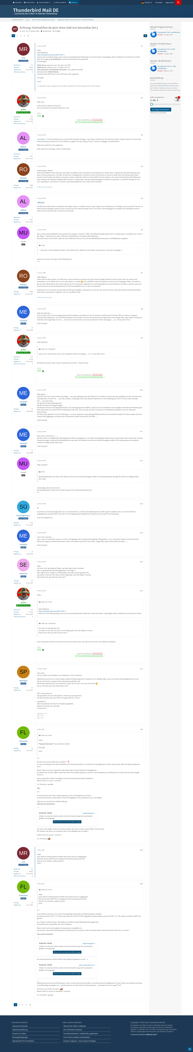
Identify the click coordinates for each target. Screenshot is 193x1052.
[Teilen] (145, 35)
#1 (142, 46)
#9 (142, 338)
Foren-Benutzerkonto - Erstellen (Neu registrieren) (80, 1033)
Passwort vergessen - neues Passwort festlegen (79, 1041)
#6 (142, 230)
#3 (142, 135)
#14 (141, 533)
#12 (141, 461)
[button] (147, 2)
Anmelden (159, 3)
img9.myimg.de (88, 813)
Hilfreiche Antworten (19, 72)
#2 (142, 98)
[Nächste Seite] (28, 35)
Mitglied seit (17, 69)
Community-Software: (143, 1034)
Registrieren (170, 3)
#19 (141, 850)
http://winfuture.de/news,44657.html (50, 55)
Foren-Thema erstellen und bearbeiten (76, 1037)
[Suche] (178, 2)
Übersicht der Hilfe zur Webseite (74, 1026)
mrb (23, 31)
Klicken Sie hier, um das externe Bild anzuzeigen (67, 822)
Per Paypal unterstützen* (160, 110)
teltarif (42, 139)
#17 (141, 669)
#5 (142, 198)
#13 (141, 504)
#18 (141, 729)
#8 (142, 309)
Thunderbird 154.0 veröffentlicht (169, 32)
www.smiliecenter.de (86, 965)
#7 (142, 273)
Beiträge (16, 67)
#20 (141, 884)
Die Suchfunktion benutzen (72, 1030)
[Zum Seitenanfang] (190, 1049)
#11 (141, 432)
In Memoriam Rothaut (44, 187)
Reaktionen (17, 65)
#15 (141, 562)
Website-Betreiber (164, 86)
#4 (142, 166)
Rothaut (41, 203)
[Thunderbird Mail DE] (96, 11)
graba (54, 86)
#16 (141, 591)
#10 (141, 390)
